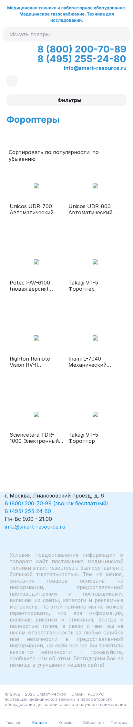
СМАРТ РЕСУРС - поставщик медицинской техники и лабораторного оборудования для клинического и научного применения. (66, 699)
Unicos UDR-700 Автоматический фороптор (32, 209)
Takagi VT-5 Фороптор (83, 438)
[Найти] (123, 34)
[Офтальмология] (11, 80)
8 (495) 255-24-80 (81, 58)
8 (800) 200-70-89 (82, 49)
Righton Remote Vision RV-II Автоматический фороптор (32, 362)
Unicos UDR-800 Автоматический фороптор (90, 209)
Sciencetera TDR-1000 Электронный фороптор (34, 438)
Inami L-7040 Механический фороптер (87, 362)
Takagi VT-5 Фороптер (83, 286)
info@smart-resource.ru (95, 68)
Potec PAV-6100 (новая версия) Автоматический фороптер (32, 286)
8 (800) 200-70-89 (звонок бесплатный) (56, 503)
